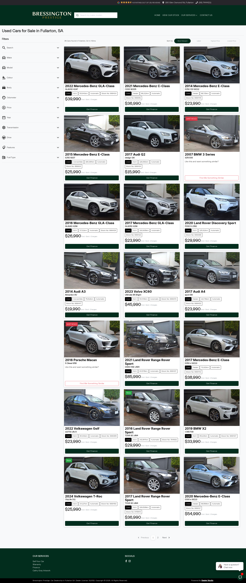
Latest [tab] (199, 41)
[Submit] (77, 15)
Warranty (37, 564)
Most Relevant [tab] (182, 41)
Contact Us (206, 15)
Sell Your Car (38, 561)
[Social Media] (126, 561)
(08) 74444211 (205, 2)
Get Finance (92, 109)
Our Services (188, 15)
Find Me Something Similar (211, 178)
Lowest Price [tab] (231, 41)
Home (157, 15)
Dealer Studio (207, 580)
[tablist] (207, 40)
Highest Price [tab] (215, 41)
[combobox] (95, 15)
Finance (36, 567)
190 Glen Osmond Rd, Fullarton (179, 2)
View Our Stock (170, 15)
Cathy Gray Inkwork (41, 570)
